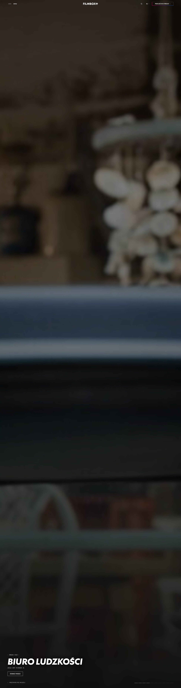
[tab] (136, 683)
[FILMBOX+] (90, 4)
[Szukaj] (141, 4)
